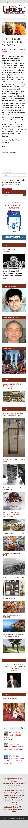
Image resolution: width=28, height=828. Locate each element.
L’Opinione (6, 380)
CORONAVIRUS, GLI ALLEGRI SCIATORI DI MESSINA (12, 735)
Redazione (6, 49)
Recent (14, 728)
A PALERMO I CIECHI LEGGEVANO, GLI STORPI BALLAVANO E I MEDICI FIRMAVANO (14, 746)
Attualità (21, 49)
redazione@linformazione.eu (14, 2)
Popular (6, 728)
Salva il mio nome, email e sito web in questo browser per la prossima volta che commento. (13, 182)
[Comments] (22, 728)
